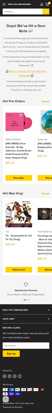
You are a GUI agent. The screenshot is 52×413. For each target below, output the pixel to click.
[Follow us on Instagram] (15, 376)
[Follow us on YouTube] (20, 376)
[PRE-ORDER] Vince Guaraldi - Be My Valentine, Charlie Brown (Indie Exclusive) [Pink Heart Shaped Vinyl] (18, 150)
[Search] (46, 11)
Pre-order (18, 177)
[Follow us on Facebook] (4, 376)
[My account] (41, 4)
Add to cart (19, 269)
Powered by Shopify (12, 407)
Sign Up (11, 353)
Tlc (7, 231)
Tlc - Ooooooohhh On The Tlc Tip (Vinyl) (18, 237)
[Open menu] (4, 4)
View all (45, 101)
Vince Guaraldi (13, 139)
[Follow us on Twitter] (9, 376)
